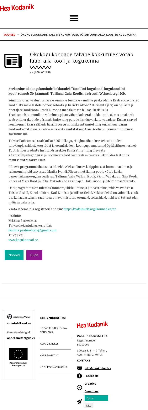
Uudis (34, 255)
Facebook (91, 376)
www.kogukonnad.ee (23, 240)
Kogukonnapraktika (53, 367)
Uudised (9, 34)
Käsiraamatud (49, 355)
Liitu (88, 405)
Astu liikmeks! (49, 343)
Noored (14, 255)
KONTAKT (83, 360)
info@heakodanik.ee (99, 368)
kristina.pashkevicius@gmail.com (32, 230)
